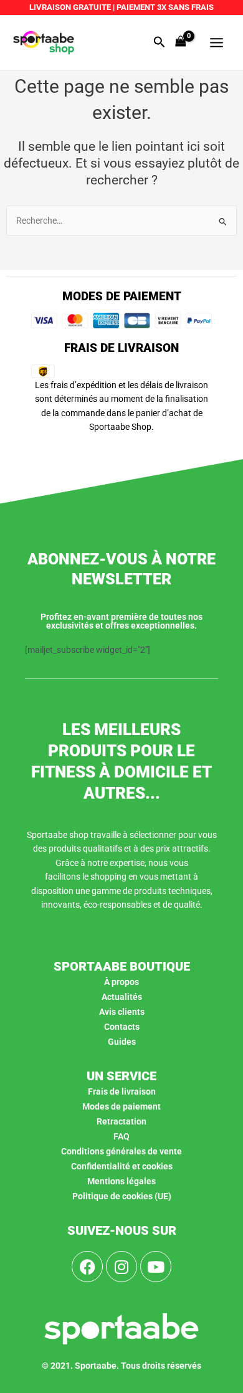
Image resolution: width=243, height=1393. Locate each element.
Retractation (121, 1121)
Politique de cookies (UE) (121, 1196)
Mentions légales (121, 1181)
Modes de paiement (121, 1106)
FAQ (121, 1136)
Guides (122, 1042)
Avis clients (122, 1012)
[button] (159, 42)
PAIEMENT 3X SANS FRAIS (164, 7)
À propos (121, 982)
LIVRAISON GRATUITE (70, 7)
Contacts (122, 1027)
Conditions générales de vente (121, 1151)
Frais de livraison (122, 1091)
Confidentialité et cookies (122, 1166)
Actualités (122, 997)
